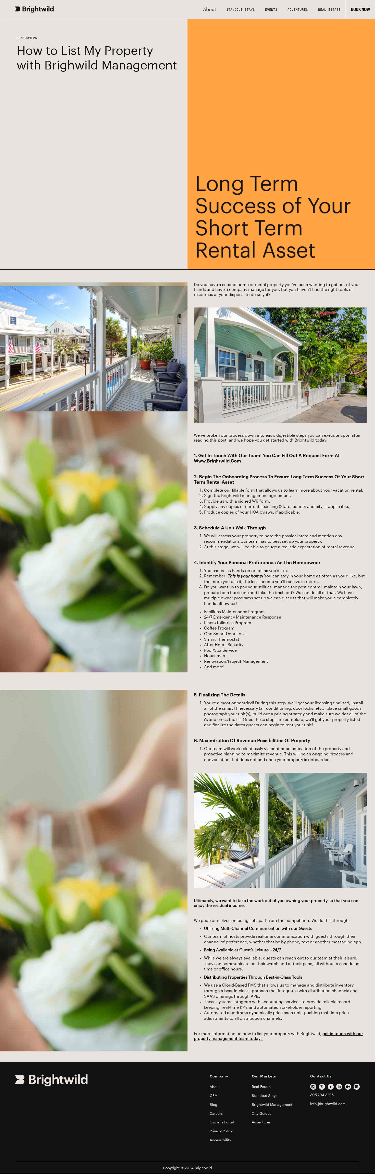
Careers (216, 1113)
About (215, 1087)
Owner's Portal (222, 1122)
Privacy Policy (221, 1131)
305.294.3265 (322, 1095)
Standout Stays (264, 1096)
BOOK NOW (360, 9)
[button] (209, 9)
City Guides (261, 1113)
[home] (34, 9)
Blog (213, 1104)
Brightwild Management (272, 1104)
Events (271, 9)
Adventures (298, 9)
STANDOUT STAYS (240, 9)
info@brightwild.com (328, 1104)
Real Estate (329, 9)
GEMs (214, 1096)
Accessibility (220, 1140)
